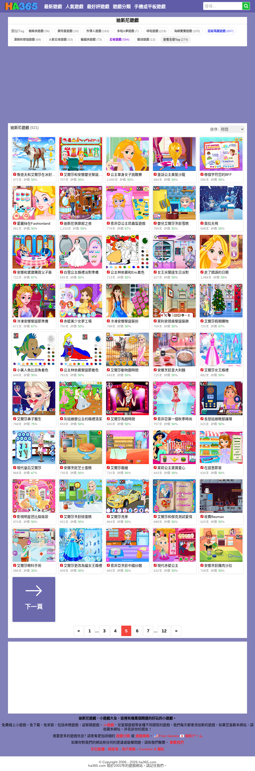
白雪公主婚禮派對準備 (81, 272)
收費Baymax (214, 517)
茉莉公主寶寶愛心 (171, 468)
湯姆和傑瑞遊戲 (27, 39)
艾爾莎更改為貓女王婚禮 (83, 566)
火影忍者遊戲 (61, 39)
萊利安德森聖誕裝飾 (173, 321)
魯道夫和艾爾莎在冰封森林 (38, 175)
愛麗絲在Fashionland (33, 223)
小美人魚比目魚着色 (32, 370)
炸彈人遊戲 (97, 31)
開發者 (113, 749)
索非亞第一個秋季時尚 (174, 419)
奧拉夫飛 (211, 223)
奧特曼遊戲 (68, 31)
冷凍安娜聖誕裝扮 (124, 321)
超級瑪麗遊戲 (221, 31)
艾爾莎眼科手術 (29, 566)
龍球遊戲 (146, 39)
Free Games (168, 736)
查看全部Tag (175, 39)
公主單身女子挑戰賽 (126, 175)
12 (164, 630)
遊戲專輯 (142, 736)
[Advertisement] (127, 85)
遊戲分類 (122, 6)
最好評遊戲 (98, 6)
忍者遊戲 (119, 39)
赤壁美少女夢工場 (78, 321)
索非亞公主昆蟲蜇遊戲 (128, 223)
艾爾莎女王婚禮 (216, 370)
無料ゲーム (193, 736)
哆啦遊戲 (156, 31)
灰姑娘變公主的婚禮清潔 (83, 419)
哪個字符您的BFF (218, 175)
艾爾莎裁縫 (119, 468)
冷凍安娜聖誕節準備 (32, 321)
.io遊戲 (108, 725)
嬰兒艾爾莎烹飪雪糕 (173, 223)
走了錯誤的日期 (216, 272)
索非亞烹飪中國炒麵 (126, 566)
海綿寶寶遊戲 (187, 31)
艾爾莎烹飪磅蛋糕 (78, 517)
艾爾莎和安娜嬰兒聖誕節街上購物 (90, 175)
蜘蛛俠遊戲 (39, 31)
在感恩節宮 (213, 468)
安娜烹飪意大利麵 (171, 370)
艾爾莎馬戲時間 (123, 419)
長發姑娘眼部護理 (218, 419)
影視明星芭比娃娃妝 (32, 517)
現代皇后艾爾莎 (29, 468)
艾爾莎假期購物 (216, 321)
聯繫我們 (177, 742)
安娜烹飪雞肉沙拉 (218, 566)
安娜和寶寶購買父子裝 (34, 272)
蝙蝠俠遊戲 (91, 39)
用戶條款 (129, 749)
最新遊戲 (53, 6)
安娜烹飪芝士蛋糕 (78, 468)
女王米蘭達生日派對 (173, 272)
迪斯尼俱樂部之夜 (78, 223)
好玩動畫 (98, 749)
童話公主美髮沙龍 (171, 175)
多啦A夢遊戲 (128, 31)
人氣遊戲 (74, 6)
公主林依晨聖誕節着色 (81, 370)
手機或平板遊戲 (150, 6)
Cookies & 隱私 (151, 749)
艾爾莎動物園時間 (124, 370)
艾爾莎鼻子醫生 (29, 419)
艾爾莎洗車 (119, 517)
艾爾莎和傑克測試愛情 (174, 517)
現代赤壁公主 (167, 566)
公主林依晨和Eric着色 (127, 272)
